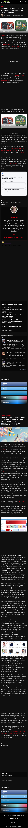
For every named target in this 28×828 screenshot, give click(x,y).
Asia (5, 202)
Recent (6, 335)
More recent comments (7, 372)
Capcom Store (15, 46)
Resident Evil (4, 204)
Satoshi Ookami (10, 362)
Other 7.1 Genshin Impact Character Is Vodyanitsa (12, 358)
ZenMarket (22, 501)
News (2, 6)
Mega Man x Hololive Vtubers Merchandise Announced (13, 348)
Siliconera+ (20, 815)
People (2, 335)
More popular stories (7, 330)
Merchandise (18, 202)
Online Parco (7, 44)
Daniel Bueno (9, 15)
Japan (13, 202)
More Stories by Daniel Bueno (14, 237)
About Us (5, 817)
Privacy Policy (14, 818)
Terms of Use (21, 817)
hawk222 (8, 352)
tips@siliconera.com (17, 826)
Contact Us (12, 817)
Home (5, 815)
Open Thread (12, 815)
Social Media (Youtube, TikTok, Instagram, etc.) (12, 190)
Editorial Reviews (9, 181)
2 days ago (8, 366)
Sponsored (8, 415)
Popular (11, 335)
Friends (6, 187)
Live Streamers (8, 184)
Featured (3, 415)
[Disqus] (14, 258)
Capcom (3, 35)
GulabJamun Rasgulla (12, 340)
